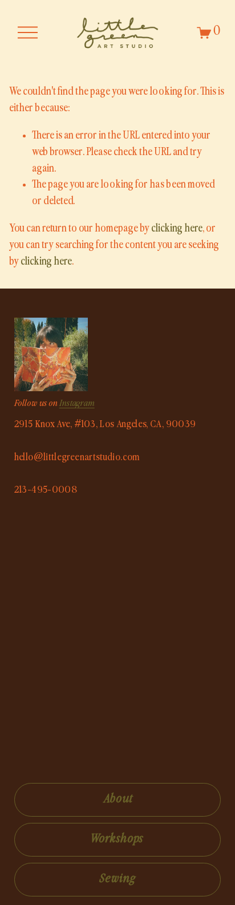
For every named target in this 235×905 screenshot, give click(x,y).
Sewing (117, 879)
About (117, 799)
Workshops (118, 839)
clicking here (176, 229)
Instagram (77, 404)
